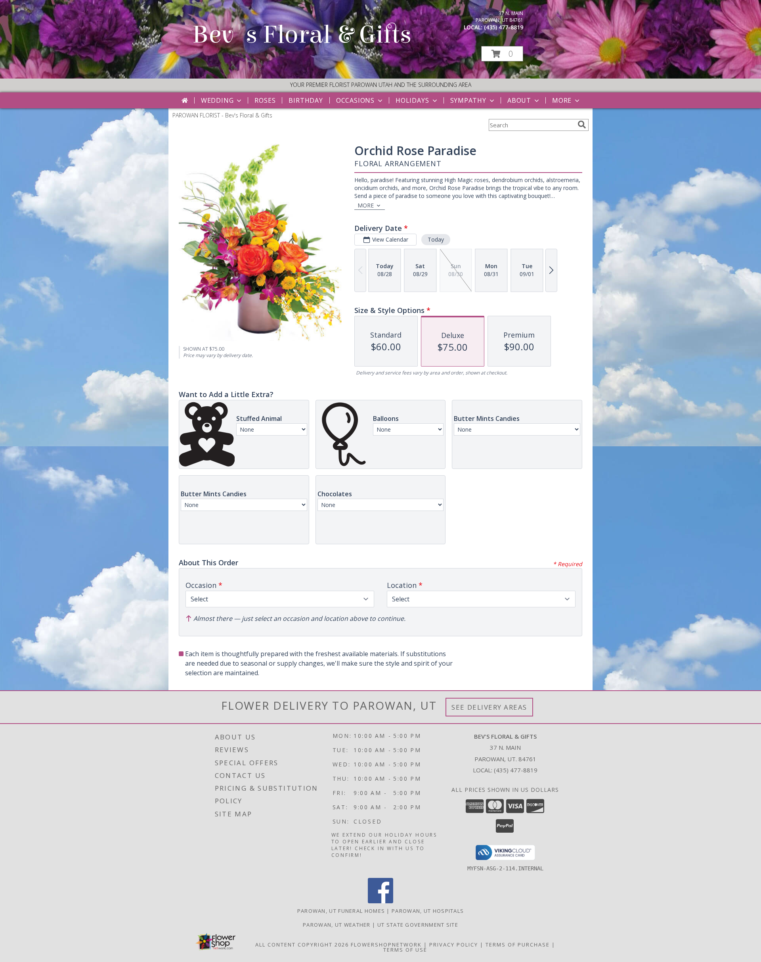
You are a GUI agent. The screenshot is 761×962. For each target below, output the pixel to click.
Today (436, 239)
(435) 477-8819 (503, 27)
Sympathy (468, 100)
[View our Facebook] (380, 901)
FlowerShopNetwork (386, 944)
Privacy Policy (453, 944)
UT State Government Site (417, 924)
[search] (582, 124)
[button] (502, 53)
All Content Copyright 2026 (302, 944)
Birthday (306, 100)
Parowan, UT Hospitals (428, 910)
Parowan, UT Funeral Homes (341, 910)
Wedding (217, 100)
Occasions (355, 100)
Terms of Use (405, 949)
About (519, 100)
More (562, 100)
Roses (264, 100)
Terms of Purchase (518, 944)
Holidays (412, 100)
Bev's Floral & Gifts (301, 35)
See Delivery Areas (489, 707)
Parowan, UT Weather (337, 924)
